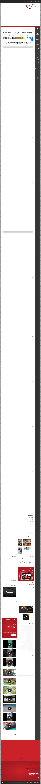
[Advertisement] (12, 16)
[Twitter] (17, 1)
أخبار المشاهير (30, 635)
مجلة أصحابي (30, 35)
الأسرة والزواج (30, 625)
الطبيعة (31, 627)
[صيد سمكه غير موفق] (9, 653)
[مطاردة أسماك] (9, 644)
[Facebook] (15, 1)
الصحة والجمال (30, 639)
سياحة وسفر (24, 629)
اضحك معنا (30, 629)
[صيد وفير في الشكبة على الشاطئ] (9, 708)
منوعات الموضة (25, 28)
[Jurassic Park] (9, 717)
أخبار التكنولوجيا (29, 633)
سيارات (23, 641)
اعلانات (26, 627)
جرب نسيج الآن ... (20, 758)
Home (31, 28)
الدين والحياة (23, 625)
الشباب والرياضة (29, 641)
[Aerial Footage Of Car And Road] (9, 690)
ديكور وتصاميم (30, 631)
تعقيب (32, 515)
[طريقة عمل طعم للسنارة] (9, 681)
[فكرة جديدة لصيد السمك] (9, 726)
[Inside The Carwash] (9, 672)
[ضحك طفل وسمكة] (9, 699)
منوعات (26, 643)
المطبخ (31, 643)
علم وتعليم (30, 650)
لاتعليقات (10, 35)
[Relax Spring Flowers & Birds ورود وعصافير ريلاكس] (9, 662)
